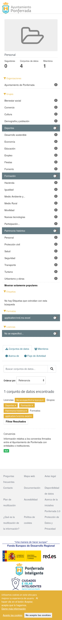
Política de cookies (29, 519)
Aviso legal (50, 476)
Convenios (9, 434)
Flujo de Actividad (36, 355)
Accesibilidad (31, 499)
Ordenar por (9, 380)
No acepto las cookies (38, 615)
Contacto (8, 487)
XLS (6, 450)
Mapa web (29, 476)
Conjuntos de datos (18, 348)
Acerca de (13, 355)
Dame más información (13, 608)
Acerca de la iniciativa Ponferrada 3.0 (52, 505)
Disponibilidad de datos (52, 490)
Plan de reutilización (9, 502)
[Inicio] (16, 8)
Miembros (42, 348)
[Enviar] (52, 368)
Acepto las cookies (12, 615)
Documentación (32, 487)
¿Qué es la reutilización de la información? (11, 522)
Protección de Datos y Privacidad (52, 522)
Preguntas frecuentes (8, 479)
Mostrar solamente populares (21, 285)
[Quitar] (42, 400)
